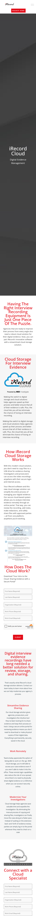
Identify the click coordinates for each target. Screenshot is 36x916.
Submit (18, 637)
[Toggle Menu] (32, 5)
